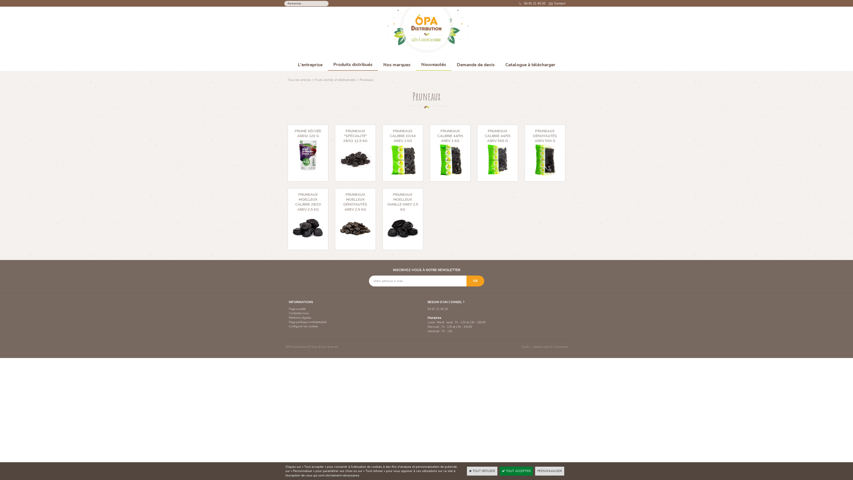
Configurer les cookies (303, 326)
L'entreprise (310, 65)
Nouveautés (433, 65)
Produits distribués (353, 65)
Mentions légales (300, 318)
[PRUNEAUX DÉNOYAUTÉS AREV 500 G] (545, 175)
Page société (297, 309)
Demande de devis (476, 65)
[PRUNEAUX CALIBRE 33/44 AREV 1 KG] (403, 175)
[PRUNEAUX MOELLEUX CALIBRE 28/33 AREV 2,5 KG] (308, 244)
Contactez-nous (299, 313)
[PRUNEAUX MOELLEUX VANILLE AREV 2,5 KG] (403, 244)
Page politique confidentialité (308, 322)
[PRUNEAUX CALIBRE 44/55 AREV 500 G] (497, 175)
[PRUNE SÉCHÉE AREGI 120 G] (308, 170)
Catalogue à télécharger (530, 65)
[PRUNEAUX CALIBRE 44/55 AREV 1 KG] (450, 175)
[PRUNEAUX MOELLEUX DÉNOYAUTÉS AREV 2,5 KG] (355, 244)
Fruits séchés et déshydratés (335, 80)
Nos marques (397, 65)
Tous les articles (299, 80)
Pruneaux (366, 80)
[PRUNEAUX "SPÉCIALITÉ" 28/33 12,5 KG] (355, 175)
